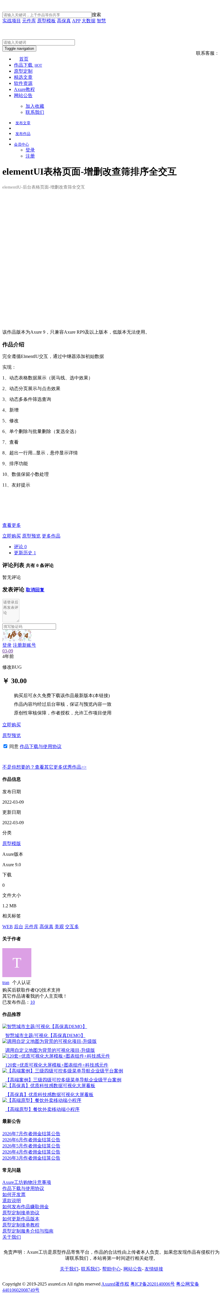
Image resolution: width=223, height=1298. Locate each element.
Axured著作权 (115, 1283)
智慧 (101, 20)
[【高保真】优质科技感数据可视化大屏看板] (48, 1085)
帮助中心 (111, 1268)
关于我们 (11, 1237)
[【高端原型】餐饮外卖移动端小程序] (41, 1100)
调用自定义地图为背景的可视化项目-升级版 (50, 1050)
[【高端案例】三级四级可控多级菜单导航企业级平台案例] (62, 1070)
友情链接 (154, 1268)
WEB (7, 926)
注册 (30, 155)
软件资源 (23, 83)
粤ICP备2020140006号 (152, 1283)
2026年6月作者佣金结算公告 (31, 1139)
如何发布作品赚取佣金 (25, 1206)
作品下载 (28, 65)
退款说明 (11, 1200)
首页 (23, 58)
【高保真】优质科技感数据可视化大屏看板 (49, 1094)
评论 (20, 546)
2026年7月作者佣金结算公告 (31, 1133)
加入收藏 (35, 106)
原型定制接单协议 (20, 1212)
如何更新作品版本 (20, 1218)
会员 (21, 144)
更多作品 (51, 535)
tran (5, 982)
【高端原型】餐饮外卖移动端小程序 (42, 1109)
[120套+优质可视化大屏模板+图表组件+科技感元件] (56, 1056)
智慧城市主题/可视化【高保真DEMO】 (45, 1035)
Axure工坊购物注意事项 (26, 1182)
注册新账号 (24, 645)
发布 (22, 123)
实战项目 (11, 20)
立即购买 (11, 535)
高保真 (64, 20)
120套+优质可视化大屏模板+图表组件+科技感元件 (56, 1065)
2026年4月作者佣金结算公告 (31, 1151)
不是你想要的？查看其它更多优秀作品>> (44, 767)
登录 (30, 149)
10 (32, 1002)
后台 (18, 926)
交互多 (72, 926)
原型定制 (23, 71)
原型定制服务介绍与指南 (27, 1230)
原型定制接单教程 (20, 1224)
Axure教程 (24, 89)
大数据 (89, 20)
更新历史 (25, 552)
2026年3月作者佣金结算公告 (31, 1158)
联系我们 (35, 112)
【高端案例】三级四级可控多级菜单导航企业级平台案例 (63, 1079)
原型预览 (31, 535)
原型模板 (46, 20)
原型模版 (11, 843)
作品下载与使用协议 (41, 746)
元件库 (29, 20)
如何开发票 (14, 1194)
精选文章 (23, 77)
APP (76, 20)
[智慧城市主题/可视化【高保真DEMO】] (44, 1026)
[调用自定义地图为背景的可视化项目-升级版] (49, 1041)
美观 (59, 926)
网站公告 (23, 95)
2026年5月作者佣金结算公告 (31, 1145)
